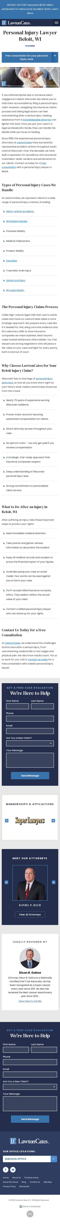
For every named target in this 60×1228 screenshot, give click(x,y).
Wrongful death (15, 290)
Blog (24, 1182)
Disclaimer (24, 1186)
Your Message (14, 750)
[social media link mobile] (5, 1170)
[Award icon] (30, 812)
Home (6, 1177)
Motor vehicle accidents (20, 211)
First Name (12, 701)
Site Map (48, 1182)
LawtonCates (24, 142)
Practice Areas (31, 1177)
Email (9, 726)
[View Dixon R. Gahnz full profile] (30, 949)
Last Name (37, 701)
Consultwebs (34, 1206)
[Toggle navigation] (56, 22)
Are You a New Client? (19, 738)
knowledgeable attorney (37, 119)
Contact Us (35, 1182)
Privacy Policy (9, 1186)
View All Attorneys (30, 914)
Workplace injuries (17, 221)
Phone (9, 713)
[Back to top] (30, 1213)
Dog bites (11, 260)
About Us (16, 1177)
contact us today (38, 659)
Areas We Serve (10, 1182)
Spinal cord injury (15, 280)
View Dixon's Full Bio (30, 1001)
